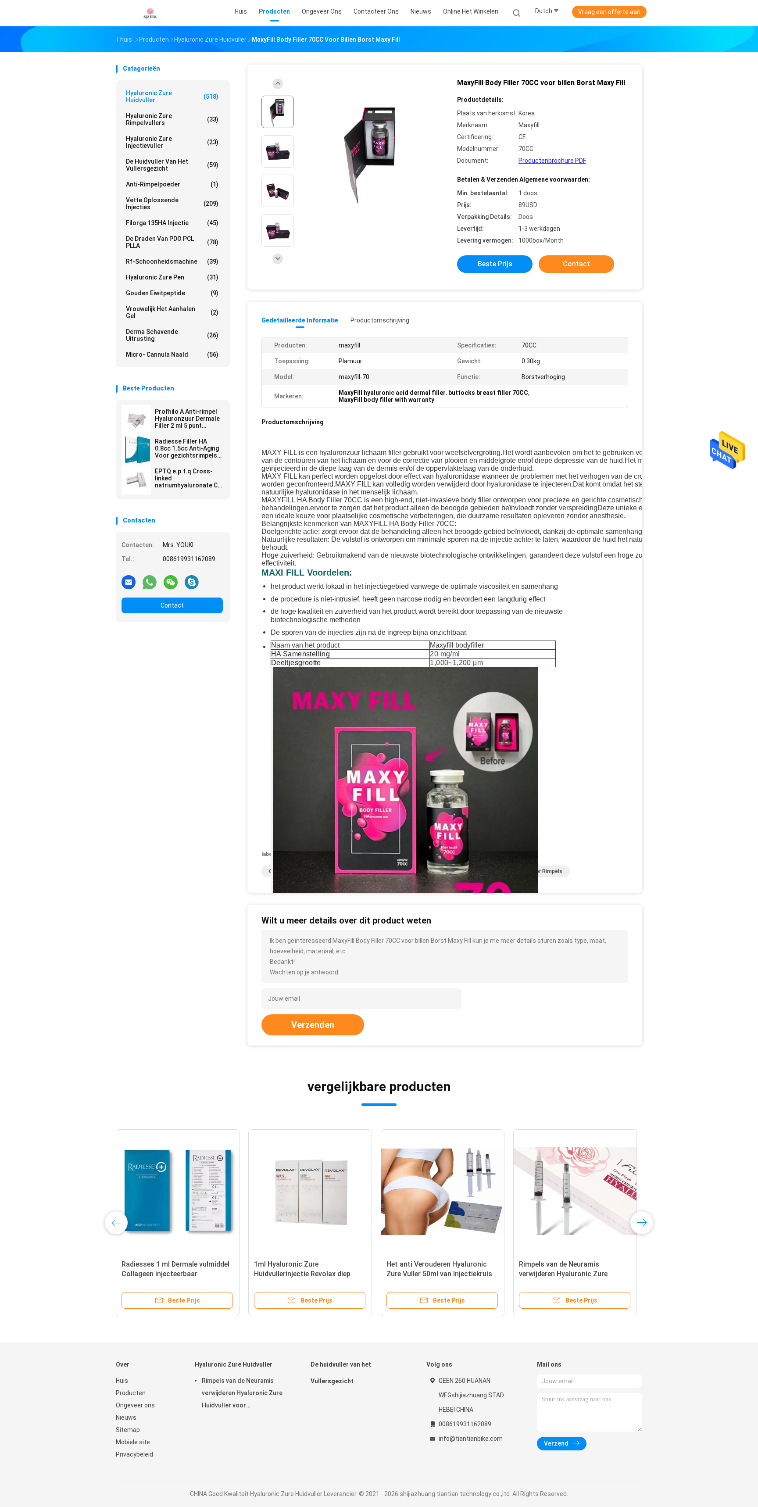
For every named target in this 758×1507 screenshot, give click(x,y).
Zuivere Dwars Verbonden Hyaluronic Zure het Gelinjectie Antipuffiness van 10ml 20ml (568, 1274)
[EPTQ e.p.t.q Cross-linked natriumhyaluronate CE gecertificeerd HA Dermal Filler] (136, 479)
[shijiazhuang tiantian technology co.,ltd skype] (192, 582)
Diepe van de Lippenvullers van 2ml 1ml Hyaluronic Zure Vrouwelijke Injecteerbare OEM (177, 1274)
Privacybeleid (134, 1454)
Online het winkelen (470, 11)
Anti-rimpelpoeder (172, 184)
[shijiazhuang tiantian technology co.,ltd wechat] (171, 582)
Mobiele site (133, 1442)
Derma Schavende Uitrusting (172, 335)
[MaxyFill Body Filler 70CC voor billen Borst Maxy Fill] (372, 152)
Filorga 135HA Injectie (172, 222)
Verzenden (312, 1025)
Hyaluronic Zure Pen (172, 277)
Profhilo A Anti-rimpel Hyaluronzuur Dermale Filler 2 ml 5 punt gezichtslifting (187, 418)
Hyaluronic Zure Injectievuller (172, 142)
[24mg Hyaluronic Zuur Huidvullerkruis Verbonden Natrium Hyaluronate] (310, 1191)
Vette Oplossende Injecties (172, 204)
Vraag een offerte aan (609, 11)
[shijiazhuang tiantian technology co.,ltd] (150, 13)
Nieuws (126, 1417)
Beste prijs (495, 264)
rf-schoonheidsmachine (172, 261)
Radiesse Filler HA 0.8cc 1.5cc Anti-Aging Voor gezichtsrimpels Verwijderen (187, 448)
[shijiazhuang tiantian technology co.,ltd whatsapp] (150, 582)
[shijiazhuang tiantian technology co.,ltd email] (129, 582)
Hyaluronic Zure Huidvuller (172, 96)
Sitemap (128, 1429)
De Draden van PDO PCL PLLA (172, 242)
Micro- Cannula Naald (172, 354)
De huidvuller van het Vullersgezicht (172, 165)
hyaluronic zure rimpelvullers (172, 119)
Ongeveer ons (135, 1405)
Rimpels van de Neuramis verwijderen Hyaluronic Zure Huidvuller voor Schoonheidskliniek (242, 1394)
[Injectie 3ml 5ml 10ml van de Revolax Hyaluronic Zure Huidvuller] (442, 1191)
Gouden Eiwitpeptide (172, 293)
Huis (122, 1380)
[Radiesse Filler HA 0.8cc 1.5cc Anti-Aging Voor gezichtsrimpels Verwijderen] (136, 450)
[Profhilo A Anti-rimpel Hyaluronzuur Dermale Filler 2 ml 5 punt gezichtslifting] (136, 420)
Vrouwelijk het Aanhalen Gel (172, 312)
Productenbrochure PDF (552, 160)
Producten (131, 1392)
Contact (172, 605)
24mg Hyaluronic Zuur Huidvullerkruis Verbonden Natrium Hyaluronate (309, 1274)
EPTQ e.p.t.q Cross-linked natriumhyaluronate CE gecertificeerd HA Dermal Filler (188, 478)
